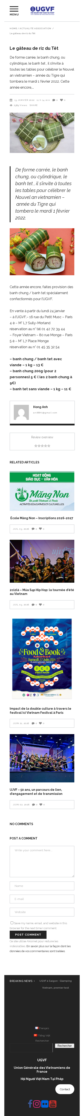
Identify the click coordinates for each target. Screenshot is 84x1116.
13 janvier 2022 (24, 100)
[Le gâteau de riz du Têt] (21, 412)
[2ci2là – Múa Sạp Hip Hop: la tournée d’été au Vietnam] (42, 561)
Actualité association (35, 28)
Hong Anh (40, 407)
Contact (65, 1089)
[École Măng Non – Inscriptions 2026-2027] (42, 491)
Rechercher (42, 1040)
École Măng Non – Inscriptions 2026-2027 (41, 518)
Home (13, 28)
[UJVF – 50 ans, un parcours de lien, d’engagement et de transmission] (42, 758)
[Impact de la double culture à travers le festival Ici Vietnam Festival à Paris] (42, 658)
